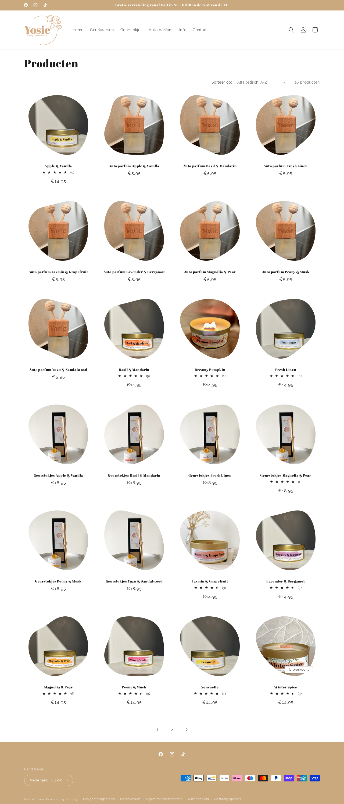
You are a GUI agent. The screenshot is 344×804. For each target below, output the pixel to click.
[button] (291, 30)
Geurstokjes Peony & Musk (58, 581)
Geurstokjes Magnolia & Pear (285, 475)
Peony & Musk (134, 687)
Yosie (41, 799)
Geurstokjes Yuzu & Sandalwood (134, 581)
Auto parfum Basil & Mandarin (210, 166)
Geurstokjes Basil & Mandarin (134, 475)
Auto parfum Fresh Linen (286, 166)
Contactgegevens (227, 799)
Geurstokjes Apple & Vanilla (58, 475)
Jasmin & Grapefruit (210, 581)
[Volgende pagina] (186, 729)
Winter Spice (285, 687)
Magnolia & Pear (58, 687)
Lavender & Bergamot (285, 581)
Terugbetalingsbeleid (99, 799)
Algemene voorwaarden (164, 799)
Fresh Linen (285, 369)
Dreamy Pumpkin (210, 369)
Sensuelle (209, 687)
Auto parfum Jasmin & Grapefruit (58, 272)
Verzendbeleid (198, 799)
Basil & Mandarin (134, 369)
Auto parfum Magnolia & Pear (210, 272)
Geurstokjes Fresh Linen (210, 475)
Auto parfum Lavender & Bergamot (134, 272)
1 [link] (157, 729)
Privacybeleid (130, 799)
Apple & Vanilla (58, 166)
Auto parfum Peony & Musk (285, 272)
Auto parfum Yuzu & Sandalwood (58, 369)
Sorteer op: (222, 82)
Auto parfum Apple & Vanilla (134, 166)
